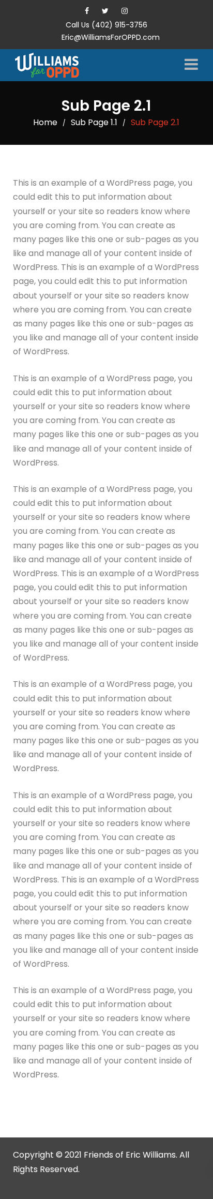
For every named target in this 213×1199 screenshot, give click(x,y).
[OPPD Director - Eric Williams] (51, 65)
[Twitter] (105, 11)
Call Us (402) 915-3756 (106, 25)
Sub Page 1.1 (94, 122)
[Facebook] (87, 11)
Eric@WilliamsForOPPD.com (111, 37)
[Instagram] (124, 11)
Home (45, 122)
